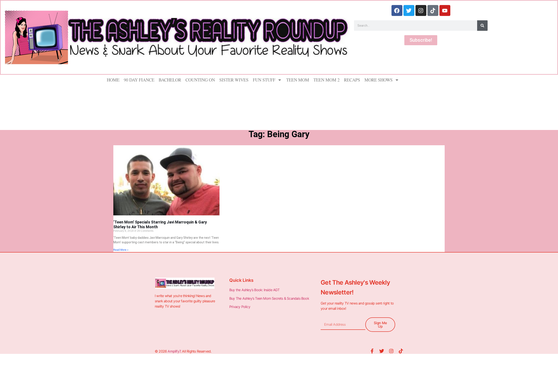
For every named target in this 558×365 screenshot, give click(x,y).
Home (113, 80)
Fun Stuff (264, 80)
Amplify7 (174, 351)
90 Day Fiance (139, 80)
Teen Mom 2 (326, 80)
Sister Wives (233, 80)
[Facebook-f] (372, 351)
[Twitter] (408, 10)
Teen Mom (297, 80)
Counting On (200, 80)
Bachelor (170, 80)
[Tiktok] (432, 10)
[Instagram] (420, 10)
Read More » (120, 249)
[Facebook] (396, 10)
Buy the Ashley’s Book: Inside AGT (254, 290)
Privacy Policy (240, 306)
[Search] (482, 25)
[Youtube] (444, 10)
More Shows (378, 80)
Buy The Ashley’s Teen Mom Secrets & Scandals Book (269, 298)
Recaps (352, 80)
